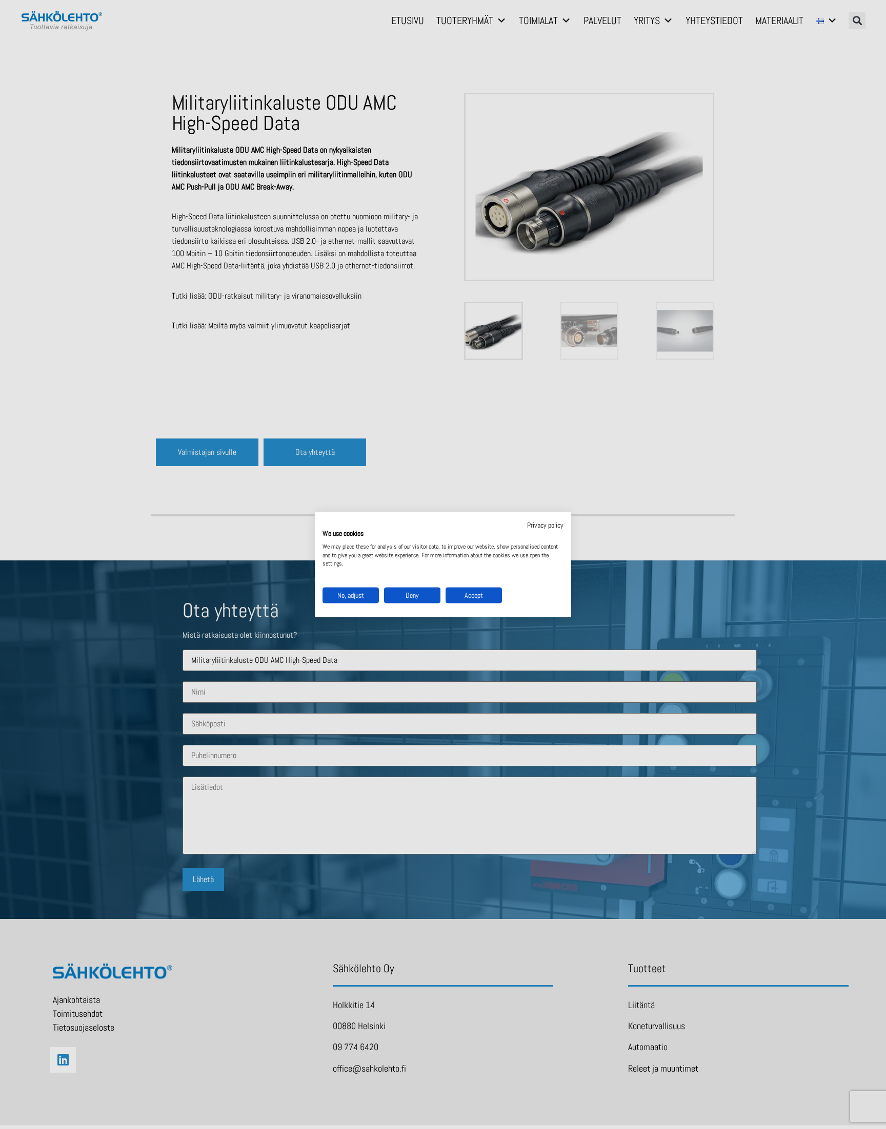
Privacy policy (545, 525)
